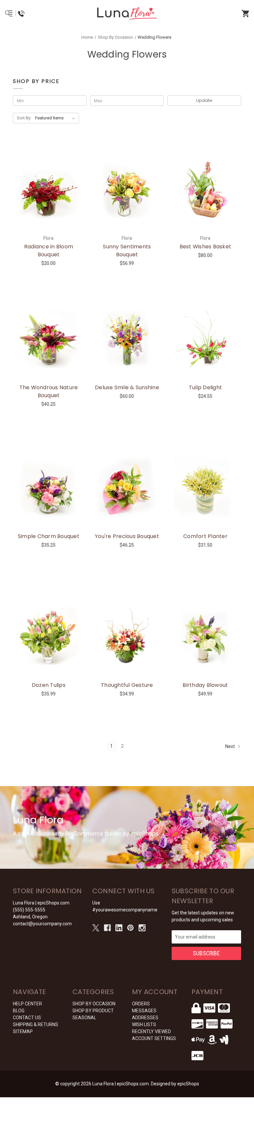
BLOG (18, 1010)
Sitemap (23, 1031)
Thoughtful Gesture (127, 685)
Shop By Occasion (93, 1003)
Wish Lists (144, 1024)
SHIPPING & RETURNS (35, 1024)
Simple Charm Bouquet (48, 536)
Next (230, 746)
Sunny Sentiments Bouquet (127, 250)
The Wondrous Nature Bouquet (49, 391)
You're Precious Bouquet (127, 536)
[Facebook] (107, 927)
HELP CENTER (27, 1003)
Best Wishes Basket (206, 246)
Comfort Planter (205, 536)
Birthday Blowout (205, 685)
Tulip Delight (205, 387)
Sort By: (24, 117)
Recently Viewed (151, 1031)
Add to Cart (52, 199)
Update (204, 100)
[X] (95, 927)
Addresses (145, 1017)
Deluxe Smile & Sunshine (127, 387)
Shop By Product (93, 1010)
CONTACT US (27, 1017)
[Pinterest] (130, 927)
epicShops (188, 1083)
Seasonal (84, 1017)
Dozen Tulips (48, 685)
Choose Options (130, 496)
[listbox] (56, 118)
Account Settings (154, 1038)
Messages (144, 1010)
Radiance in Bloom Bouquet (48, 250)
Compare (56, 181)
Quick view (40, 181)
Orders (141, 1003)
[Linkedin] (118, 927)
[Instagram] (142, 927)
